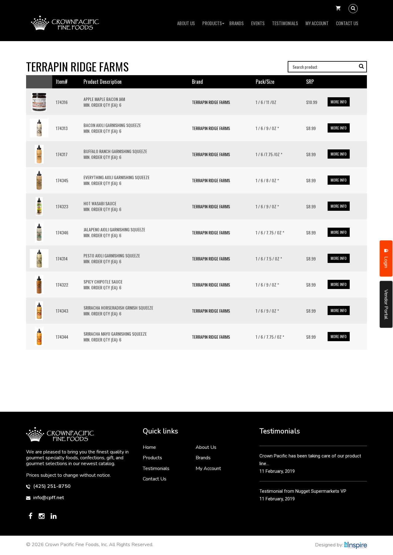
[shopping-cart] (338, 8)
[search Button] (353, 8)
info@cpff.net (48, 498)
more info (339, 101)
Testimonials (285, 23)
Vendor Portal (386, 304)
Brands (236, 23)
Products (212, 23)
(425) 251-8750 (51, 486)
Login (386, 261)
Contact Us (347, 23)
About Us (186, 23)
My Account (317, 23)
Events (258, 23)
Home (149, 447)
